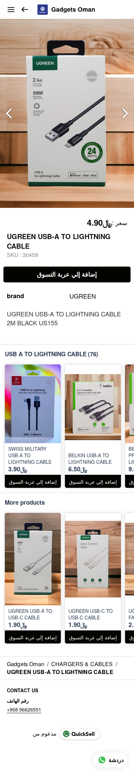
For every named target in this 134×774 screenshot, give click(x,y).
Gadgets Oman (73, 9)
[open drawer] (11, 9)
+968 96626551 (24, 709)
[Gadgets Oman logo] (42, 9)
